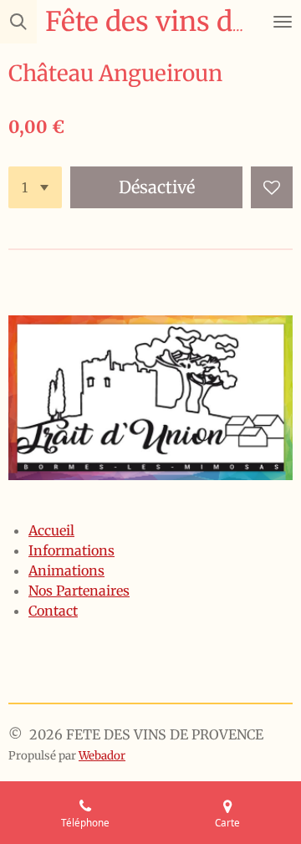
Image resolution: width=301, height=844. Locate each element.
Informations (71, 550)
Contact (53, 610)
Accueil (51, 530)
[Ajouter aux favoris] (272, 187)
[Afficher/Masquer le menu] (282, 21)
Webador (102, 756)
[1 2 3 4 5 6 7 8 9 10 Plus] (35, 187)
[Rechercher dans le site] (18, 21)
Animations (66, 570)
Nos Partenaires (79, 590)
